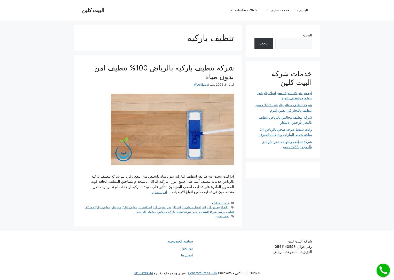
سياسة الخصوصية (180, 241)
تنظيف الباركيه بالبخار (124, 207)
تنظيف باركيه (226, 211)
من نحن (187, 248)
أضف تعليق (222, 216)
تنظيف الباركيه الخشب (152, 207)
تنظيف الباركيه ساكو (98, 207)
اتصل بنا (187, 255)
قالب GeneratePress (202, 273)
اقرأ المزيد (159, 192)
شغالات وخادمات (246, 10)
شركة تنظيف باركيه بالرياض (174, 211)
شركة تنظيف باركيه (205, 211)
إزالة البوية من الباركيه (215, 207)
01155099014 (143, 273)
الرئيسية (302, 10)
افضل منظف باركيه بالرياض (184, 207)
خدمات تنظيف (279, 10)
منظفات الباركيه (146, 211)
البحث (307, 35)
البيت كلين (93, 10)
